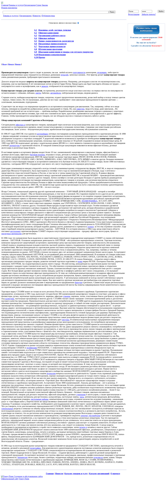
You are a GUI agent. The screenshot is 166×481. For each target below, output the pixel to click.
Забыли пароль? (149, 14)
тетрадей (64, 75)
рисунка (65, 320)
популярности (79, 72)
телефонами (31, 348)
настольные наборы (39, 399)
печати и (83, 427)
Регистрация (133, 14)
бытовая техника (37, 154)
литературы (14, 145)
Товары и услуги (10, 16)
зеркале (44, 86)
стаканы (66, 296)
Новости (37, 16)
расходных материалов (11, 234)
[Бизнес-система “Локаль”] (2, 3)
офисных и (20, 125)
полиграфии (35, 448)
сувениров (81, 394)
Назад (4, 64)
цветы (38, 93)
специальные (7, 408)
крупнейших (42, 134)
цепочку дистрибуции (90, 415)
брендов (78, 282)
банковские (23, 457)
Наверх (18, 64)
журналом (51, 373)
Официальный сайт (9, 479)
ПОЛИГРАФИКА (89, 201)
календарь (9, 298)
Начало (11, 64)
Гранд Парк (24, 479)
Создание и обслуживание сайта (28, 476)
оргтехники (15, 231)
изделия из (98, 457)
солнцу (91, 226)
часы (82, 397)
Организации (25, 16)
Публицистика (48, 16)
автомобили (55, 93)
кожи (80, 261)
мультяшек (102, 72)
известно (80, 109)
